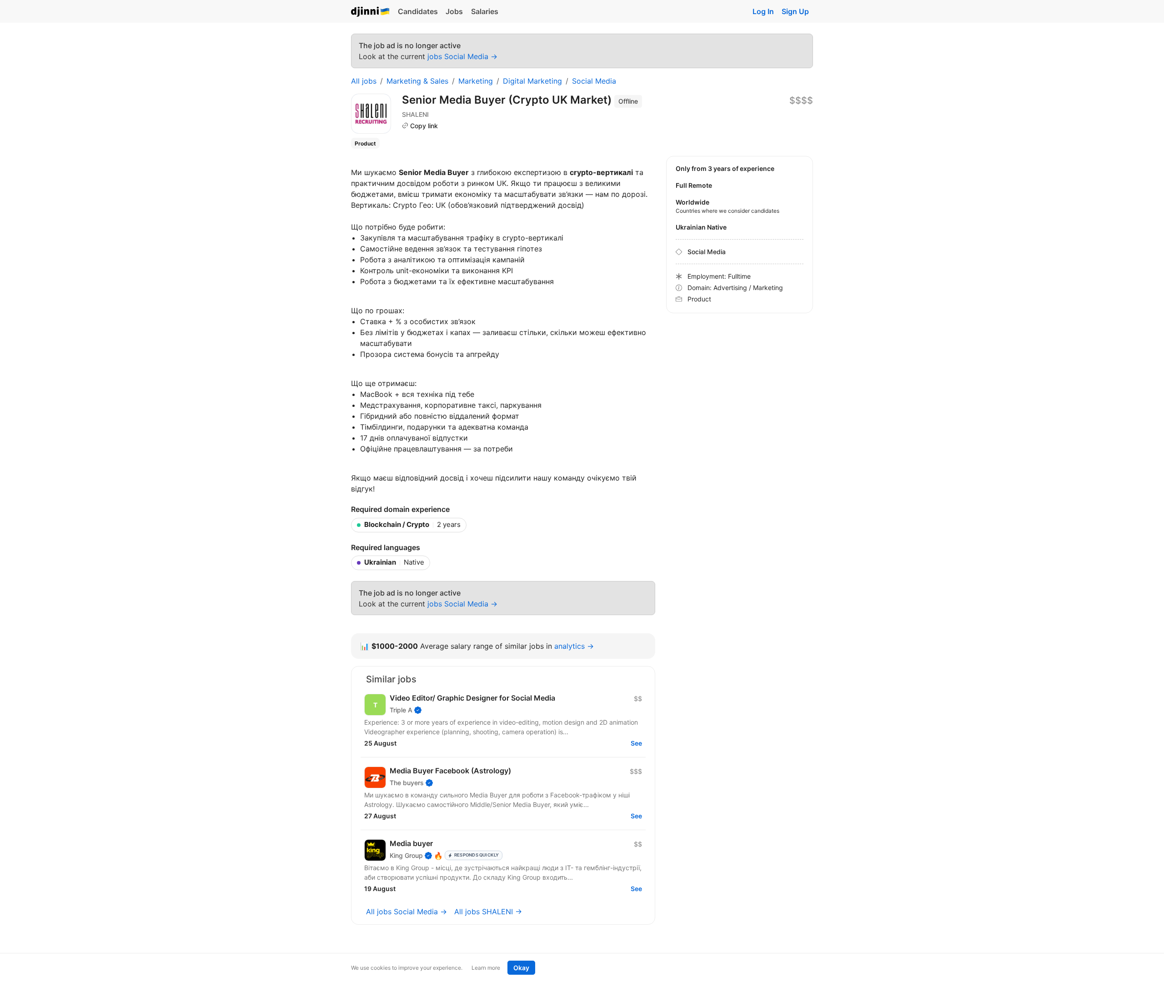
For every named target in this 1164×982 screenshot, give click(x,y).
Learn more (486, 967)
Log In (763, 11)
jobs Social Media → (462, 56)
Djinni (370, 12)
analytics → (574, 646)
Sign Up (795, 11)
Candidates (418, 11)
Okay (521, 968)
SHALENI (415, 114)
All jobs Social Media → (406, 911)
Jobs (454, 11)
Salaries (484, 11)
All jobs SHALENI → (488, 911)
